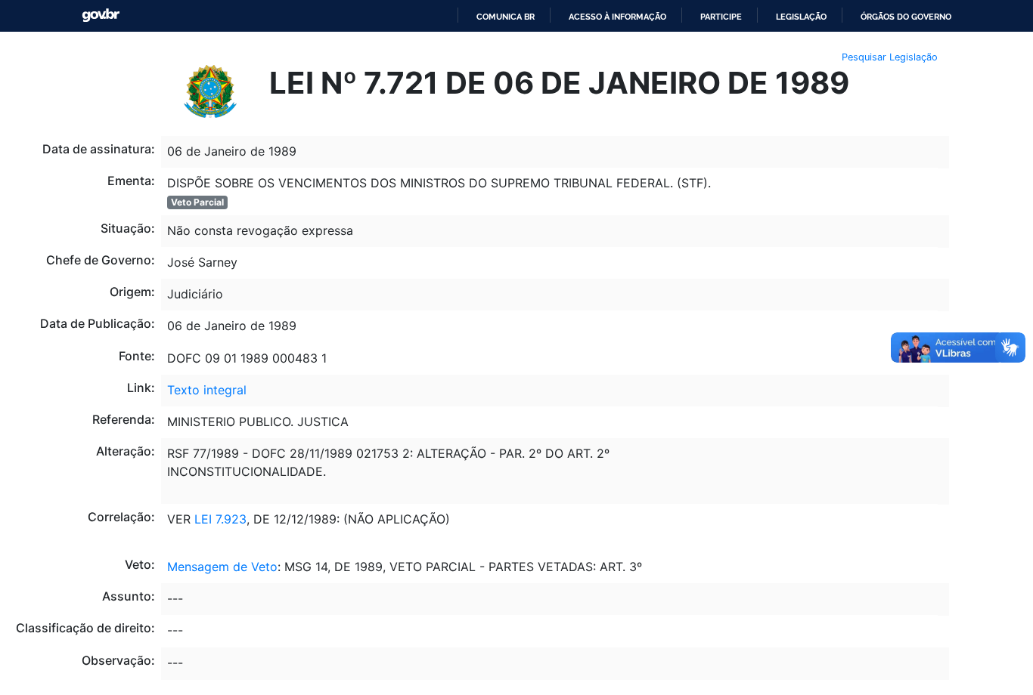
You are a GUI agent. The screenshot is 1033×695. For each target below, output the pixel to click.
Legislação (801, 16)
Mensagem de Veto (222, 566)
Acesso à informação (617, 16)
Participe (721, 16)
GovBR (100, 15)
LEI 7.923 (219, 519)
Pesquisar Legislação (890, 57)
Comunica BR (505, 16)
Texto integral (207, 389)
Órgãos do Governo (906, 16)
